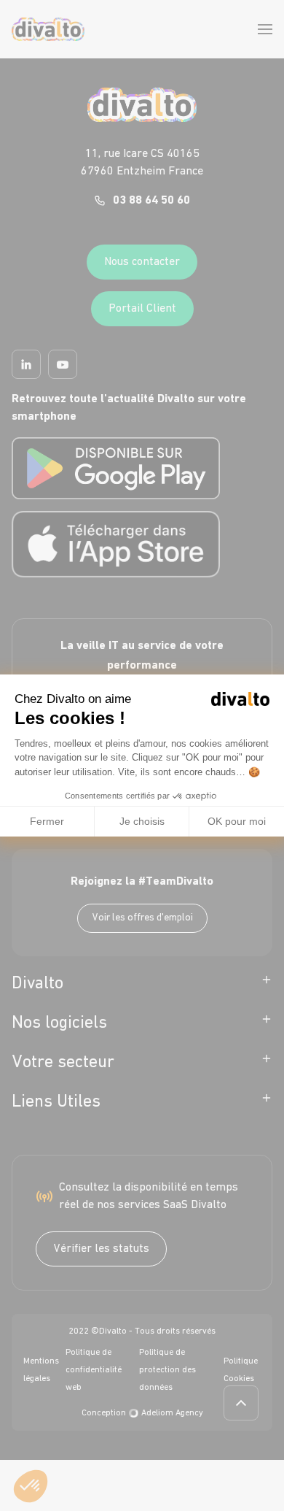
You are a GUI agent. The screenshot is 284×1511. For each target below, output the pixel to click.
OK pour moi (237, 821)
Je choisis (142, 821)
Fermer (47, 821)
